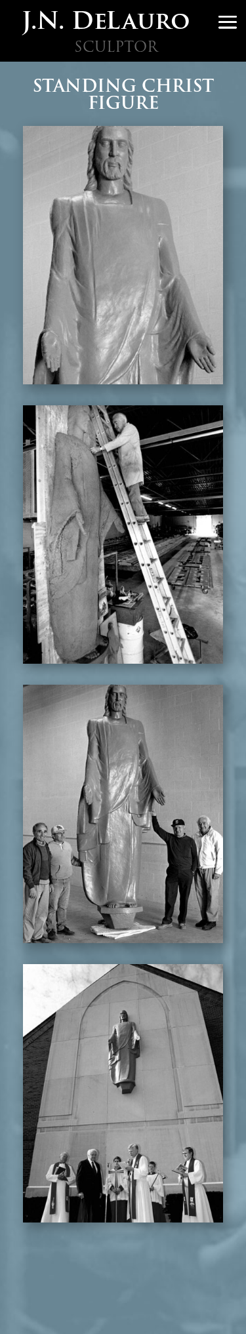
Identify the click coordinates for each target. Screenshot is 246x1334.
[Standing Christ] (123, 381)
